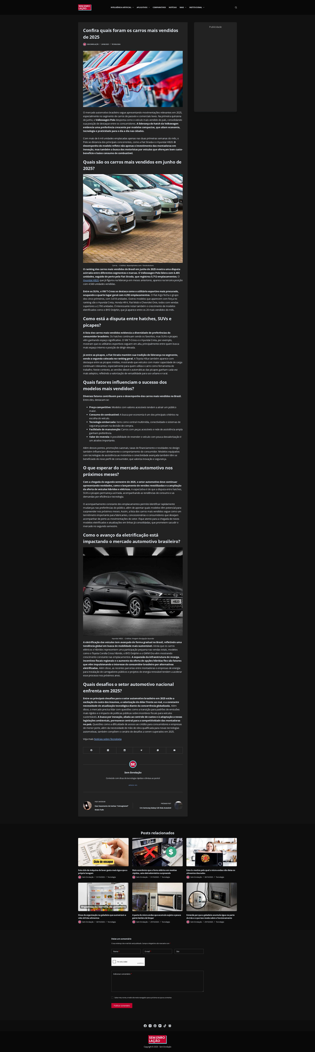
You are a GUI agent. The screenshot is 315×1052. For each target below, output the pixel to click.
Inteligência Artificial (121, 7)
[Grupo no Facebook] (169, 1025)
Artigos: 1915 (133, 785)
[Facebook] (91, 750)
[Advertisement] (215, 69)
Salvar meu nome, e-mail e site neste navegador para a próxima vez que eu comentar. (143, 997)
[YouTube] (159, 1025)
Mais (182, 7)
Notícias (173, 7)
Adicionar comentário (122, 974)
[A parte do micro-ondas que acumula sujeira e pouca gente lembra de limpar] (157, 897)
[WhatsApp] (158, 750)
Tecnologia (116, 44)
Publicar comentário (122, 1005)
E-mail (148, 951)
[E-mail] (174, 750)
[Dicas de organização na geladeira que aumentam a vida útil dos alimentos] (103, 897)
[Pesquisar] (236, 7)
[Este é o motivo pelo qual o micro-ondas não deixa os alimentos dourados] (211, 852)
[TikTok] (164, 1025)
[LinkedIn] (124, 750)
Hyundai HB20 (91, 280)
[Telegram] (141, 750)
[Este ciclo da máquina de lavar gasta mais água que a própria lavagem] (103, 852)
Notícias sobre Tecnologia (108, 739)
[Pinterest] (155, 1025)
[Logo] (157, 1039)
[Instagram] (150, 1025)
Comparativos (159, 7)
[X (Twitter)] (108, 750)
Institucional (195, 7)
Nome (116, 951)
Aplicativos (142, 7)
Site (177, 951)
